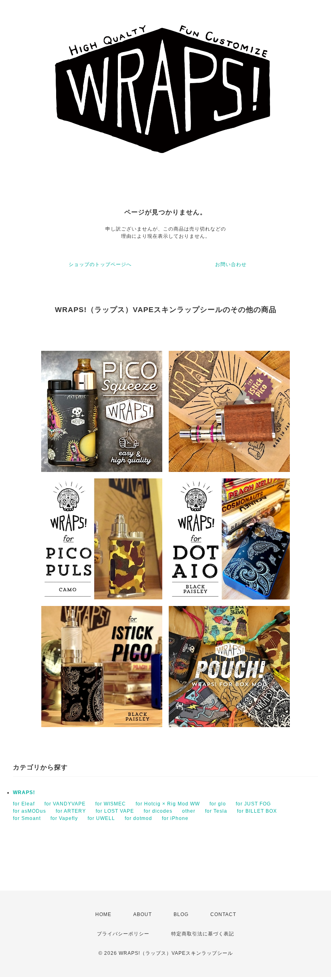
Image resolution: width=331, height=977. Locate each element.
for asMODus (29, 811)
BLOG (181, 914)
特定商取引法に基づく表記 (202, 934)
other (188, 811)
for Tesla (216, 811)
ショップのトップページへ (100, 264)
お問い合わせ (231, 264)
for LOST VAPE (115, 811)
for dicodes (158, 811)
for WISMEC (110, 804)
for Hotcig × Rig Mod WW (168, 804)
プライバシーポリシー (123, 934)
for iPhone (175, 818)
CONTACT (223, 914)
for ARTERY (71, 811)
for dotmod (138, 818)
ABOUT (142, 914)
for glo (217, 804)
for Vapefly (64, 818)
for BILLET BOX (257, 811)
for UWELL (101, 818)
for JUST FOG (253, 804)
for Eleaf (24, 804)
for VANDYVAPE (65, 804)
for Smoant (27, 818)
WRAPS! (24, 792)
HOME (103, 914)
